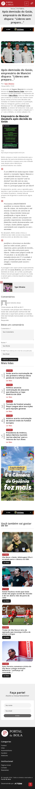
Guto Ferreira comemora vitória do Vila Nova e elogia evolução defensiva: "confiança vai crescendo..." (16, 669)
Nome (4, 343)
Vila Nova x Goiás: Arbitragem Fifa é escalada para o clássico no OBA (17, 558)
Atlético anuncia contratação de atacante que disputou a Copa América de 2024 (17, 390)
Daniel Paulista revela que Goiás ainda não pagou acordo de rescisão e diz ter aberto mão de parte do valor (17, 595)
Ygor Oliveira (9, 84)
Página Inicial (6, 765)
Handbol (4, 753)
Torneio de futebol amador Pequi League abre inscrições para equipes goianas (19, 406)
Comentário (6, 328)
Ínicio (13, 9)
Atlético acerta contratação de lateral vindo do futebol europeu (19, 420)
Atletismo (4, 756)
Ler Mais (9, 381)
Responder (5, 320)
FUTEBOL (20, 9)
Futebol (4, 745)
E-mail (16, 351)
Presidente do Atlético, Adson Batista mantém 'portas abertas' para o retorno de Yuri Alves (16, 436)
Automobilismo (6, 750)
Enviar (17, 715)
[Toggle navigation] (32, 4)
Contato (4, 768)
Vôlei (3, 748)
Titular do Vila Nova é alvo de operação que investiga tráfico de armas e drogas (16, 632)
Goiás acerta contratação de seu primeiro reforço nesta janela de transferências (19, 375)
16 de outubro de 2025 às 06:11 (12, 307)
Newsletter (5, 770)
